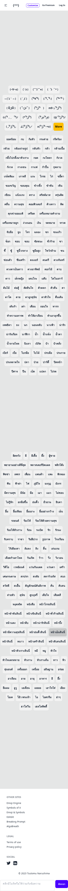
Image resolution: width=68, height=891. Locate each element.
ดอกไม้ (48, 269)
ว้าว (41, 558)
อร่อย (61, 669)
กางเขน (21, 167)
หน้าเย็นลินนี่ (58, 632)
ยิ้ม (6, 511)
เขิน (60, 185)
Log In (62, 5)
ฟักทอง (61, 474)
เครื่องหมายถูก (10, 223)
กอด (36, 158)
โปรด (53, 371)
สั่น (52, 585)
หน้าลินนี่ (7, 641)
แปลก (42, 371)
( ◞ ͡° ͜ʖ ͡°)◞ (11, 126)
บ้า (47, 343)
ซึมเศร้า (21, 260)
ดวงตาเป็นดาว (14, 269)
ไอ (36, 697)
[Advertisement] (34, 47)
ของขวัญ (11, 185)
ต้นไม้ (6, 288)
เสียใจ (45, 595)
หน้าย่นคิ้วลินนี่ (37, 632)
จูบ (19, 232)
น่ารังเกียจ (11, 334)
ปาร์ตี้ (46, 362)
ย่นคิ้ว (35, 502)
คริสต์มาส (45, 195)
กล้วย (6, 148)
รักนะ (58, 530)
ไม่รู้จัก (9, 502)
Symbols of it (14, 807)
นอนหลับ (37, 325)
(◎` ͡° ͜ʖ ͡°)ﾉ (60, 117)
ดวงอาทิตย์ (34, 269)
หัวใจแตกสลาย (10, 660)
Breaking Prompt (16, 821)
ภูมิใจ (37, 483)
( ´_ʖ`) (23, 99)
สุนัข (22, 595)
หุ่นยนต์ (8, 669)
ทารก (56, 306)
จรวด (63, 223)
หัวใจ (53, 650)
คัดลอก (61, 884)
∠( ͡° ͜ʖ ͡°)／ (26, 126)
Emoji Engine (14, 803)
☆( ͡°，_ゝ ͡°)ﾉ (10, 117)
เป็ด (33, 371)
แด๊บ (44, 278)
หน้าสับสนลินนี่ (57, 641)
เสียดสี (57, 595)
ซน (62, 250)
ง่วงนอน (27, 223)
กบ (22, 139)
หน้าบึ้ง (58, 623)
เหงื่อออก (22, 669)
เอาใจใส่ (50, 688)
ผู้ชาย (52, 455)
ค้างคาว (51, 204)
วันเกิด (30, 558)
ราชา (21, 539)
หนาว (20, 641)
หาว (55, 660)
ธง (17, 325)
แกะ (33, 176)
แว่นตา (51, 567)
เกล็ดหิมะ (9, 176)
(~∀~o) (14, 89)
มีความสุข (10, 493)
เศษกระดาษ (9, 576)
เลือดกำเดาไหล (13, 558)
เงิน (39, 223)
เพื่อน (27, 474)
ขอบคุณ (24, 185)
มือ (31, 493)
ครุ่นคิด (59, 195)
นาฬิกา (26, 334)
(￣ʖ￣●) (38, 89)
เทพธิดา (7, 325)
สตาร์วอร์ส (50, 576)
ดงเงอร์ (34, 260)
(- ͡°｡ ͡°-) (47, 99)
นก (25, 325)
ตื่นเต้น (59, 297)
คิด (62, 204)
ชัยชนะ (38, 241)
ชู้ (11, 250)
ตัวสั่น (54, 288)
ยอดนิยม (11, 139)
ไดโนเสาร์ (57, 278)
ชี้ (5, 250)
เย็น (61, 511)
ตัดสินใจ (28, 288)
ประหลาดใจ (12, 362)
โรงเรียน (59, 539)
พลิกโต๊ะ (59, 465)
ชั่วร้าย (51, 241)
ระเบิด (39, 530)
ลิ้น (44, 548)
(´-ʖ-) (25, 89)
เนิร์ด (38, 343)
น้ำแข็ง (47, 334)
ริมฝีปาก (33, 539)
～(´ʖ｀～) (10, 99)
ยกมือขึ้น (23, 502)
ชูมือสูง (36, 250)
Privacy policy (14, 846)
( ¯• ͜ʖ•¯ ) (24, 108)
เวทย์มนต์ (19, 567)
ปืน (24, 371)
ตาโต (8, 297)
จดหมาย (50, 223)
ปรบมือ (48, 353)
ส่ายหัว (11, 595)
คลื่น (7, 204)
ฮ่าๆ (58, 697)
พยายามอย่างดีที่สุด (15, 465)
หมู (44, 650)
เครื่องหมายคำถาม (49, 213)
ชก (47, 232)
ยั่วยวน (47, 502)
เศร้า (62, 567)
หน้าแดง (11, 623)
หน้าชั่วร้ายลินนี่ (55, 613)
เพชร (17, 474)
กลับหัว (36, 148)
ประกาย (61, 353)
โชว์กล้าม (50, 250)
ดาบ (59, 269)
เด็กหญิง (19, 278)
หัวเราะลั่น (43, 660)
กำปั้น (45, 167)
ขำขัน (49, 185)
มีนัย (22, 493)
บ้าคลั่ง (57, 343)
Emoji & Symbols (16, 812)
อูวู (15, 688)
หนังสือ (31, 604)
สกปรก (24, 576)
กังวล (59, 158)
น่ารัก (62, 325)
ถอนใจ (44, 306)
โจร (27, 232)
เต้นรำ (13, 306)
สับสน (61, 585)
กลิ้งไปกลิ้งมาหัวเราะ (17, 158)
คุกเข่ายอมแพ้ (15, 213)
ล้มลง (27, 548)
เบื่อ (15, 353)
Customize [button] (33, 5)
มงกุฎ (48, 483)
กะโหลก (47, 158)
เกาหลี (22, 176)
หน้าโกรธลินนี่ (47, 604)
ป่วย (36, 362)
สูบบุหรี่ (33, 595)
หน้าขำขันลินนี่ (13, 613)
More (58, 126)
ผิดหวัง (16, 455)
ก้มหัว (32, 139)
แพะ (50, 474)
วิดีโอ (6, 567)
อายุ (32, 678)
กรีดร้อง (57, 139)
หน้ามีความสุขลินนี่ (14, 632)
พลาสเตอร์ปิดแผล (40, 465)
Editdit (10, 817)
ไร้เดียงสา (14, 548)
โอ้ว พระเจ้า (23, 697)
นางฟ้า (51, 325)
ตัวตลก (42, 288)
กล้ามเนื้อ (59, 148)
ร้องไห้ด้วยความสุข (46, 520)
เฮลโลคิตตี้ (41, 706)
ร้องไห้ (27, 520)
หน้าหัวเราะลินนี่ (21, 650)
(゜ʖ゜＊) (52, 89)
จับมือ (10, 232)
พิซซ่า (6, 474)
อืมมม (6, 688)
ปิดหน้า (58, 362)
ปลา (26, 362)
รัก (49, 530)
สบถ (62, 576)
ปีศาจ (15, 371)
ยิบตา (59, 502)
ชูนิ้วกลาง (22, 250)
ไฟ (27, 483)
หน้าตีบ (24, 623)
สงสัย (36, 576)
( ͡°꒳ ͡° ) (60, 99)
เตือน (33, 306)
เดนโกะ (33, 278)
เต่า (23, 306)
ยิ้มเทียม (17, 511)
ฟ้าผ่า (18, 483)
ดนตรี (46, 260)
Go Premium (48, 5)
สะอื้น (17, 585)
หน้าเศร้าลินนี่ (36, 641)
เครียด (31, 213)
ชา (61, 241)
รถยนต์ (15, 520)
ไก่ (51, 176)
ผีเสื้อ (34, 455)
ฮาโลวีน (25, 706)
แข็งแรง (19, 195)
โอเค (10, 697)
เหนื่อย (35, 669)
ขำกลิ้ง (38, 185)
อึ (52, 678)
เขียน (8, 195)
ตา (63, 288)
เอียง (62, 688)
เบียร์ (5, 353)
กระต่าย (43, 139)
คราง (32, 195)
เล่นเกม (55, 548)
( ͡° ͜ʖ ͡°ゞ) (39, 108)
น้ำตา (58, 334)
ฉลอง (37, 232)
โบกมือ (25, 353)
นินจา (27, 343)
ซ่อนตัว (8, 260)
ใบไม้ (36, 353)
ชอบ (17, 241)
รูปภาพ (46, 539)
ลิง (36, 548)
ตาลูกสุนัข (31, 297)
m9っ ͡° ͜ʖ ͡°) (55, 108)
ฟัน (8, 483)
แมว (48, 493)
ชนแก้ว (57, 232)
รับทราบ (8, 539)
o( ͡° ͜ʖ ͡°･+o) (44, 126)
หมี (36, 650)
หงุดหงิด (17, 604)
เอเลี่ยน (26, 688)
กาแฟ (34, 167)
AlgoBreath (13, 826)
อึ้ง (58, 678)
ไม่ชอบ (60, 493)
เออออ (37, 688)
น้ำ (36, 334)
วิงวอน (59, 558)
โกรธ (43, 176)
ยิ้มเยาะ (30, 511)
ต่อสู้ (16, 288)
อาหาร (43, 678)
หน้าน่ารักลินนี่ (41, 623)
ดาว (7, 278)
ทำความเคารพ (15, 315)
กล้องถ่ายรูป (21, 148)
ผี (26, 455)
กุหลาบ (57, 167)
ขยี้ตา (61, 176)
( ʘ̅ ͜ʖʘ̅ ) (11, 108)
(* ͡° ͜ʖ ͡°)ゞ (28, 117)
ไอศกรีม (47, 697)
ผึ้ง (42, 455)
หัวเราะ (28, 660)
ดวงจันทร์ (59, 260)
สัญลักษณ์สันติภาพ (35, 585)
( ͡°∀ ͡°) (35, 99)
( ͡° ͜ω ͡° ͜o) (44, 117)
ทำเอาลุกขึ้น (54, 315)
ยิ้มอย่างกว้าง (46, 511)
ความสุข (19, 204)
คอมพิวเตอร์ (35, 204)
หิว (64, 660)
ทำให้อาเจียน (35, 315)
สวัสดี (6, 585)
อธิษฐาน (48, 669)
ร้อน (29, 530)
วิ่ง (49, 558)
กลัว (47, 148)
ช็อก (7, 241)
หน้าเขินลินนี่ (33, 613)
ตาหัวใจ (46, 297)
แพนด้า (39, 474)
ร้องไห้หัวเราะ (14, 530)
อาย (23, 678)
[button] (5, 5)
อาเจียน (12, 678)
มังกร (58, 483)
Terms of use (14, 842)
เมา (40, 493)
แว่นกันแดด (35, 567)
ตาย (18, 297)
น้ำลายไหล (13, 343)
